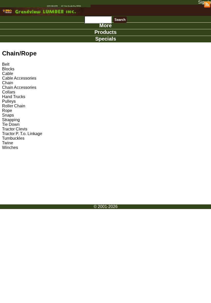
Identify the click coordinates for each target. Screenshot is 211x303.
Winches (10, 147)
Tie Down (11, 124)
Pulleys (9, 101)
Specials (105, 39)
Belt (5, 64)
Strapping (11, 120)
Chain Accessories (19, 87)
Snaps (8, 115)
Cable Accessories (19, 78)
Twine (7, 143)
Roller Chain (13, 106)
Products (105, 32)
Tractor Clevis (14, 129)
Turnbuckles (13, 138)
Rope (7, 110)
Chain (7, 83)
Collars (8, 92)
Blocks (8, 69)
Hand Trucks (13, 96)
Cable (7, 73)
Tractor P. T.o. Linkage (22, 133)
